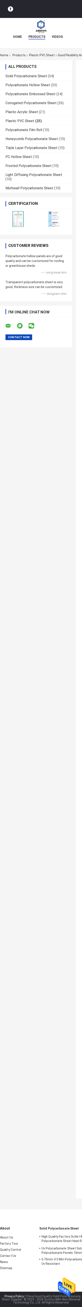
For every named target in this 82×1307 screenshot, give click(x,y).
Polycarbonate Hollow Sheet (27, 85)
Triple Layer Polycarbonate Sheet (31, 148)
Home (17, 37)
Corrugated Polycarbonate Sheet (31, 103)
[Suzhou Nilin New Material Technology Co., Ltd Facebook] (10, 9)
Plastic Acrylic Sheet (21, 112)
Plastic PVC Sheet (42, 55)
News (4, 1262)
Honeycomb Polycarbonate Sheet (31, 139)
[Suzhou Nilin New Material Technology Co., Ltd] (41, 26)
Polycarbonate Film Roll (23, 130)
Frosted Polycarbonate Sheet (28, 166)
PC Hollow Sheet (18, 157)
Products (36, 37)
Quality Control (10, 1249)
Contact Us (8, 1256)
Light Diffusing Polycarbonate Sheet (33, 175)
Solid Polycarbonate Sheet (26, 76)
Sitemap (6, 1268)
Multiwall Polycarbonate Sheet (29, 188)
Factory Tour (9, 1243)
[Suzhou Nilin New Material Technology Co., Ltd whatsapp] (22, 326)
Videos (57, 37)
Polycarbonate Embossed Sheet (30, 94)
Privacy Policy (14, 1296)
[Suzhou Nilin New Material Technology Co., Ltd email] (10, 326)
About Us (6, 1237)
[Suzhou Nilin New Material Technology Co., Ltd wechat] (34, 326)
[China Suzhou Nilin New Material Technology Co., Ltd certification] (18, 219)
